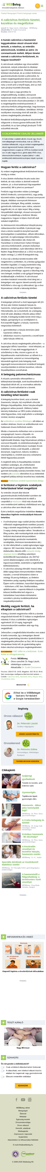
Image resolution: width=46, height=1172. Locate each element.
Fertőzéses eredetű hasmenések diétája (26, 481)
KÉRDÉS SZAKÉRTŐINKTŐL (29, 734)
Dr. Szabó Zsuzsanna (31, 667)
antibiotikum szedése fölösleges (18, 421)
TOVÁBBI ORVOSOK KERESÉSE (27, 761)
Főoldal (3, 13)
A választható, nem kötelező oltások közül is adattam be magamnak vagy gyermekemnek (24, 1071)
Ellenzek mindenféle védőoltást (18, 1076)
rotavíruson (17, 502)
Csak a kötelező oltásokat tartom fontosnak (23, 1067)
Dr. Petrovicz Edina (27, 749)
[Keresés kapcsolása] (37, 5)
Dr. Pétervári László (27, 723)
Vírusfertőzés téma (8, 679)
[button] (16, 1101)
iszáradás (15, 474)
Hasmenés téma (26, 677)
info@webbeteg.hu (25, 1145)
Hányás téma (37, 677)
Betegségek (12, 13)
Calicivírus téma (13, 677)
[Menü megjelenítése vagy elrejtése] (42, 6)
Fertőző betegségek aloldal (27, 13)
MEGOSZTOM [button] (21, 685)
